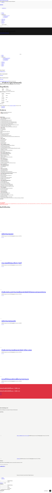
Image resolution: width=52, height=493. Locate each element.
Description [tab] (3, 106)
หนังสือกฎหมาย (4, 81)
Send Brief (1, 75)
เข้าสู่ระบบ (3, 477)
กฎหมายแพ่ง (7, 81)
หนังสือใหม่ (14, 105)
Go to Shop (1, 79)
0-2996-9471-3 (2, 466)
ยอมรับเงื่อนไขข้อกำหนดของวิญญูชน (5, 489)
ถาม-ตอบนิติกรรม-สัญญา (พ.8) (12, 263)
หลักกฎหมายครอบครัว (9, 321)
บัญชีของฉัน (1, 4)
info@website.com (2, 71)
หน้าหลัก (1, 81)
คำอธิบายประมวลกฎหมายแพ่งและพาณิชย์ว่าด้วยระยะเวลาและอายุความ (24, 292)
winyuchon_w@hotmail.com (4, 464)
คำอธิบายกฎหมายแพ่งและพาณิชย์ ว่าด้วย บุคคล (17, 350)
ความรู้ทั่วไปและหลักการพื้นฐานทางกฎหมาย (15, 379)
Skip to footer (6, 0)
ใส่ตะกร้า (3, 237)
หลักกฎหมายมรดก (7, 234)
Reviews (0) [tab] (3, 107)
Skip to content (2, 0)
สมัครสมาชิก (3, 478)
